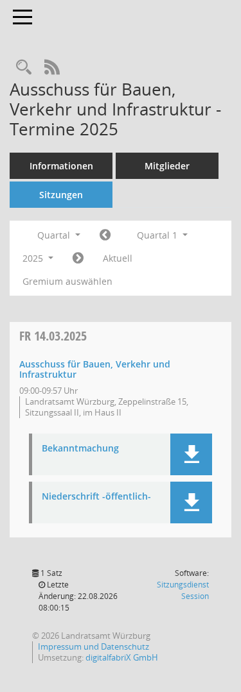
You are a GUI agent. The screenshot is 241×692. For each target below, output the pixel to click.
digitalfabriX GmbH (121, 657)
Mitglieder (167, 166)
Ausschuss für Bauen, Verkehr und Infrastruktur (94, 369)
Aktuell (117, 258)
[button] (191, 454)
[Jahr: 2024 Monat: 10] (105, 235)
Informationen (61, 166)
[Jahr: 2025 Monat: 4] (78, 258)
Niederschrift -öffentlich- (96, 496)
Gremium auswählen (67, 281)
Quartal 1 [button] (158, 235)
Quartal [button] (55, 235)
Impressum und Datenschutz (93, 646)
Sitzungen (61, 195)
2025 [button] (34, 258)
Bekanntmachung (80, 448)
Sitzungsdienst (183, 590)
